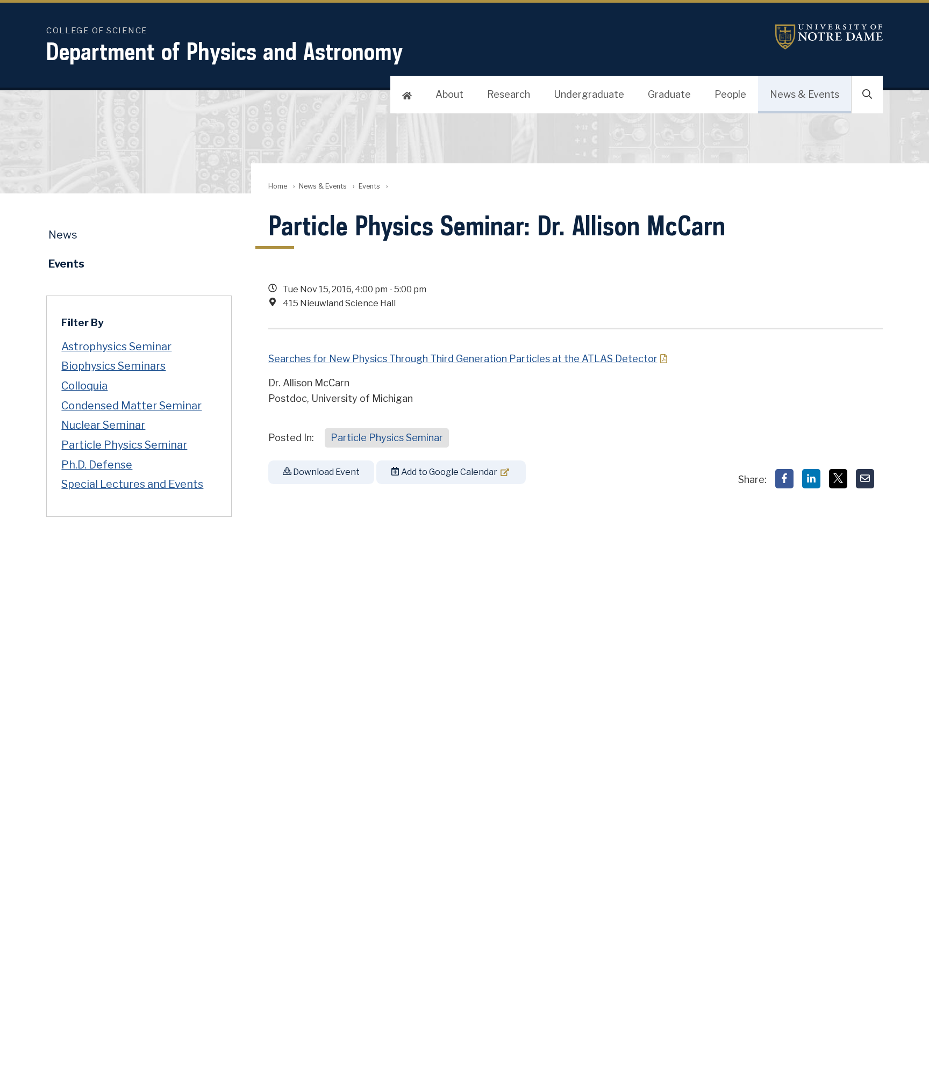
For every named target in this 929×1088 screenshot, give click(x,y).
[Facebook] (784, 478)
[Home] (407, 94)
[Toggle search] (867, 94)
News (62, 234)
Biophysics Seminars (113, 365)
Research (508, 94)
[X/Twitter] (838, 478)
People (730, 94)
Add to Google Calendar (448, 472)
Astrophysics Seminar (116, 346)
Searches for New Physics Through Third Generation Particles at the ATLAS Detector (463, 358)
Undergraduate (589, 94)
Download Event (325, 472)
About (449, 94)
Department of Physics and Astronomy (224, 51)
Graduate (669, 94)
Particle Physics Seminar (387, 437)
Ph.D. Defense (96, 464)
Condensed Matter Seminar (131, 405)
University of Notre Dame (829, 36)
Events (369, 186)
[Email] (865, 478)
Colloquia (84, 385)
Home (277, 186)
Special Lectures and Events (132, 484)
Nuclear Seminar (103, 425)
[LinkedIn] (811, 478)
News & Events (804, 94)
